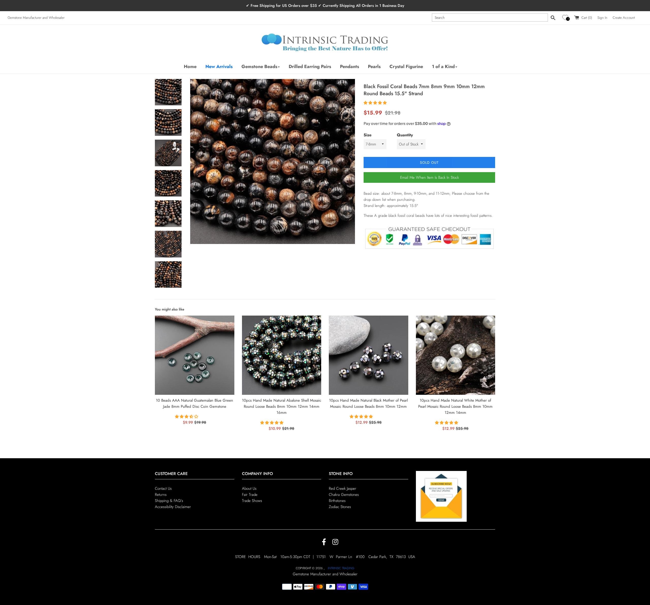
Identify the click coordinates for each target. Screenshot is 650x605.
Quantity (405, 135)
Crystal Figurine (406, 66)
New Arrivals (219, 66)
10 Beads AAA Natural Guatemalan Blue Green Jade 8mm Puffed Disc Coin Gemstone (194, 403)
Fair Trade (249, 494)
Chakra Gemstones (344, 494)
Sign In (602, 17)
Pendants (349, 66)
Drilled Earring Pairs (310, 66)
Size (367, 135)
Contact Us (163, 488)
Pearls (374, 66)
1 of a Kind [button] (443, 66)
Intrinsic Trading (341, 568)
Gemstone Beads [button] (259, 66)
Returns (161, 494)
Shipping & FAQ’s (169, 500)
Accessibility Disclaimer (173, 507)
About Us (249, 488)
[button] (566, 17)
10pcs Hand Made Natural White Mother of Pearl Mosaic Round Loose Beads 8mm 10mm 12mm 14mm (455, 406)
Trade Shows (252, 500)
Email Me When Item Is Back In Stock (429, 177)
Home (190, 66)
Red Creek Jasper (342, 488)
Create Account (624, 17)
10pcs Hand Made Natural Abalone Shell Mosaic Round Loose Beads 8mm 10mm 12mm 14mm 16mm (281, 406)
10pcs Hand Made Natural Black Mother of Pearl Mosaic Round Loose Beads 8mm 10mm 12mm (368, 403)
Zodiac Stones (340, 507)
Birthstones (337, 500)
